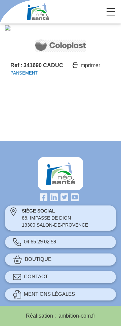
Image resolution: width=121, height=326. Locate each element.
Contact (36, 276)
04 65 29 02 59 (40, 241)
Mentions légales (49, 294)
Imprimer (89, 65)
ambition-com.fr (76, 316)
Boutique (38, 259)
